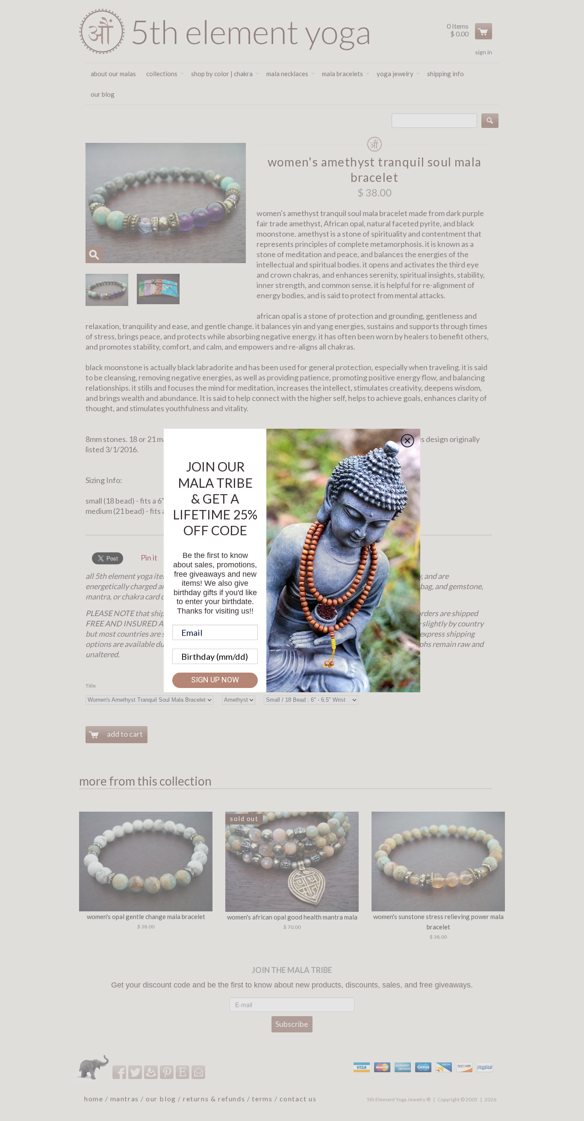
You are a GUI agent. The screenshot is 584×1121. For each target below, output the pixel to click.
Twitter (135, 1072)
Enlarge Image (94, 254)
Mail (199, 1072)
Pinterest (167, 1072)
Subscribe (291, 1024)
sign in (483, 52)
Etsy (183, 1072)
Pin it (149, 557)
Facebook (119, 1072)
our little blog (151, 1072)
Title (91, 685)
